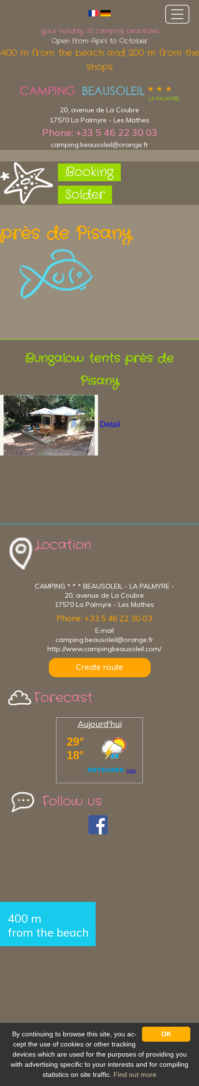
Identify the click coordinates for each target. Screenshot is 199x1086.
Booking (89, 172)
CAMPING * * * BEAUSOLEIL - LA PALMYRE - (104, 586)
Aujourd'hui (100, 724)
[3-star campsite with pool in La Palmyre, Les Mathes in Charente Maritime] (99, 94)
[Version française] (93, 13)
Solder (85, 195)
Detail (110, 425)
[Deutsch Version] (105, 13)
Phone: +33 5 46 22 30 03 (99, 132)
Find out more (135, 1074)
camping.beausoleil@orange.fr (99, 144)
